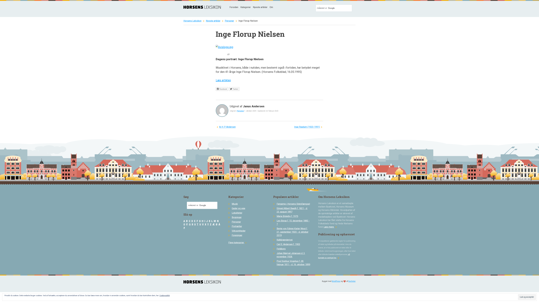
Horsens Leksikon (192, 20)
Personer (229, 20)
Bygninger (237, 217)
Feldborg (281, 248)
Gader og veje (238, 208)
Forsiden (233, 7)
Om (271, 7)
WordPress (336, 281)
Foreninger (237, 235)
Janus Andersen (253, 106)
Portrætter (237, 226)
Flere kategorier (237, 242)
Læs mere (331, 227)
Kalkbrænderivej (285, 239)
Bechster (352, 281)
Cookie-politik (164, 296)
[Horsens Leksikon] (202, 8)
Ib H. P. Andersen (227, 127)
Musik (235, 204)
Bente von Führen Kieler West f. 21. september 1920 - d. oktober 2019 (292, 232)
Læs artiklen (223, 80)
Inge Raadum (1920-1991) (307, 127)
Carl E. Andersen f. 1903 (288, 244)
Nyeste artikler (260, 7)
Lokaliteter (237, 213)
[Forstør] (228, 55)
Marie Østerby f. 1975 (287, 216)
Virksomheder (238, 230)
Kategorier (245, 7)
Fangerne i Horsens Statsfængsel (293, 204)
